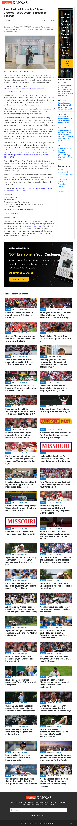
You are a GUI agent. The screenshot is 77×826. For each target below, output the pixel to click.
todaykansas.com (33, 823)
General (61, 191)
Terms (33, 815)
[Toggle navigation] (72, 3)
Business (61, 177)
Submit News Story (67, 63)
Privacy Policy (41, 815)
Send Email (12, 200)
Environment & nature (65, 174)
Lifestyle (61, 186)
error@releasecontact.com (32, 226)
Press (60, 189)
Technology (62, 184)
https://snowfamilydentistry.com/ (21, 209)
